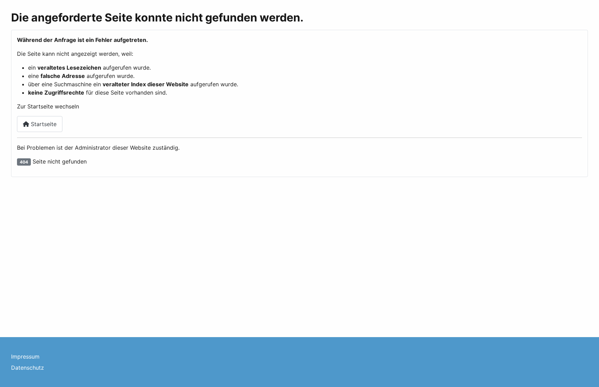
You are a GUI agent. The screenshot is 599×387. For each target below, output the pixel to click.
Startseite (43, 124)
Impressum (25, 356)
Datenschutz (27, 367)
